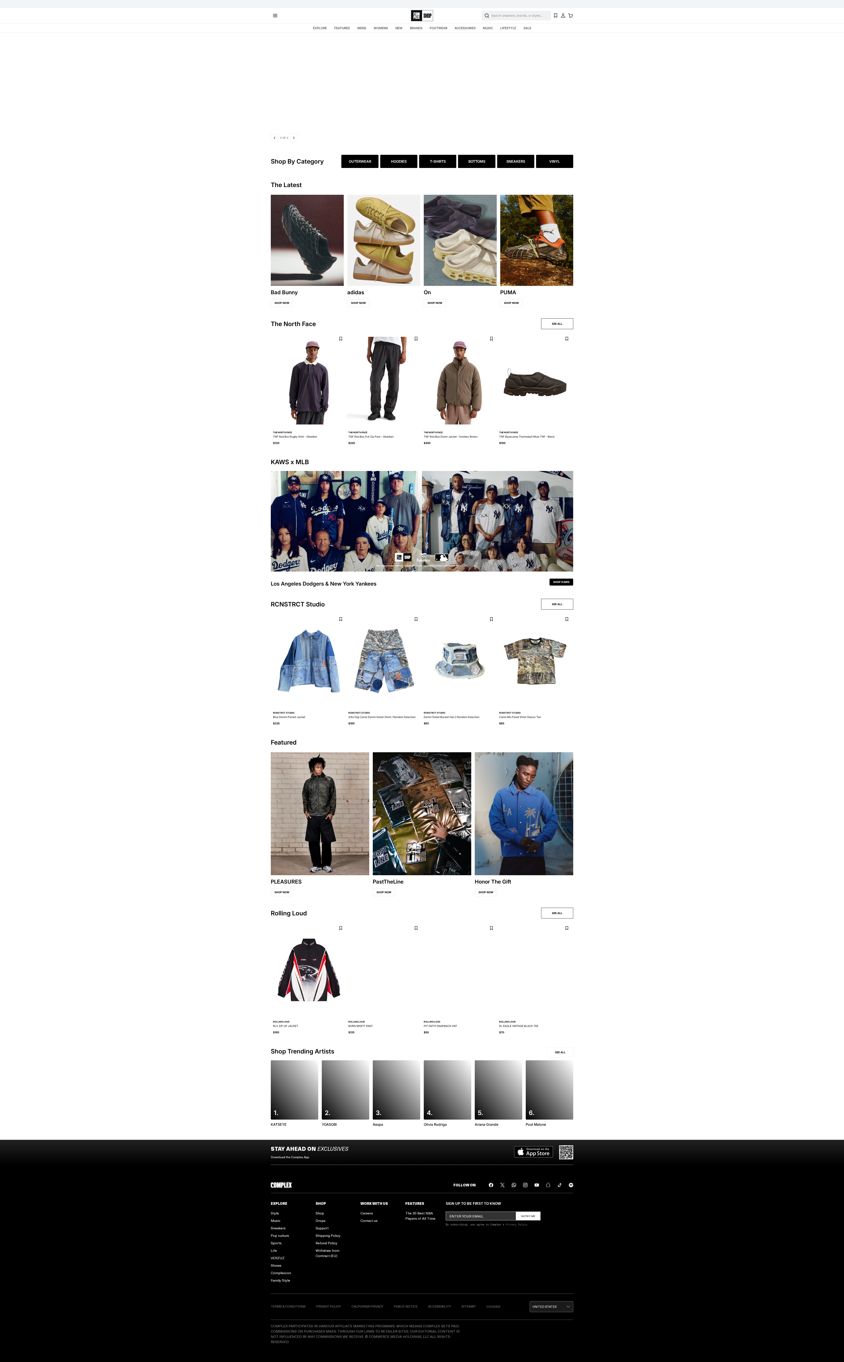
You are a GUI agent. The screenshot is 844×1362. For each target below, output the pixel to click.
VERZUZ (277, 1258)
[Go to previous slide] (274, 138)
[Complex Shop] (422, 15)
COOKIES (493, 1306)
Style (275, 1213)
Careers (366, 1213)
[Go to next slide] (293, 138)
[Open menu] (275, 15)
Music (275, 1220)
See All (560, 1052)
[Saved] (555, 15)
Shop (320, 1213)
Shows (276, 1265)
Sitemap (469, 1306)
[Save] (340, 339)
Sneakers (278, 1228)
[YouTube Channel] (537, 1185)
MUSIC (488, 28)
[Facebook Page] (491, 1185)
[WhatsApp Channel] (514, 1185)
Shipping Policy (328, 1235)
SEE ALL (557, 323)
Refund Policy (326, 1243)
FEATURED (342, 28)
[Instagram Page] (525, 1185)
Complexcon (281, 1272)
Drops (321, 1220)
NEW (398, 28)
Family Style (280, 1280)
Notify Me (528, 1216)
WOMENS (381, 28)
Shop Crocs (287, 83)
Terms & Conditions (288, 1306)
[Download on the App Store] (533, 1152)
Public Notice (406, 1306)
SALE (527, 28)
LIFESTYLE (508, 28)
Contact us (369, 1220)
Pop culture (280, 1235)
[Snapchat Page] (548, 1185)
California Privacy (367, 1306)
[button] (422, 82)
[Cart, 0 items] (570, 15)
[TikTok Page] (559, 1185)
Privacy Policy (516, 1224)
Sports (276, 1243)
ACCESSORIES (465, 28)
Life (274, 1250)
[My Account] (563, 15)
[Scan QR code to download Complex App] (566, 1152)
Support (322, 1228)
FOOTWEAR (438, 28)
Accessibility (439, 1306)
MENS (361, 28)
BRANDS (416, 28)
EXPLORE (320, 28)
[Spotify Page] (571, 1185)
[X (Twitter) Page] (502, 1185)
